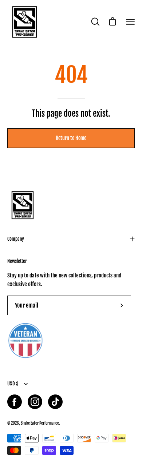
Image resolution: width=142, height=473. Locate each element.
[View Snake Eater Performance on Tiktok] (55, 401)
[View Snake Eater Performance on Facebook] (14, 401)
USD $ (12, 383)
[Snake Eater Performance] (23, 21)
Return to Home (71, 138)
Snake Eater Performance (40, 423)
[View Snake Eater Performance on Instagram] (35, 401)
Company (15, 239)
